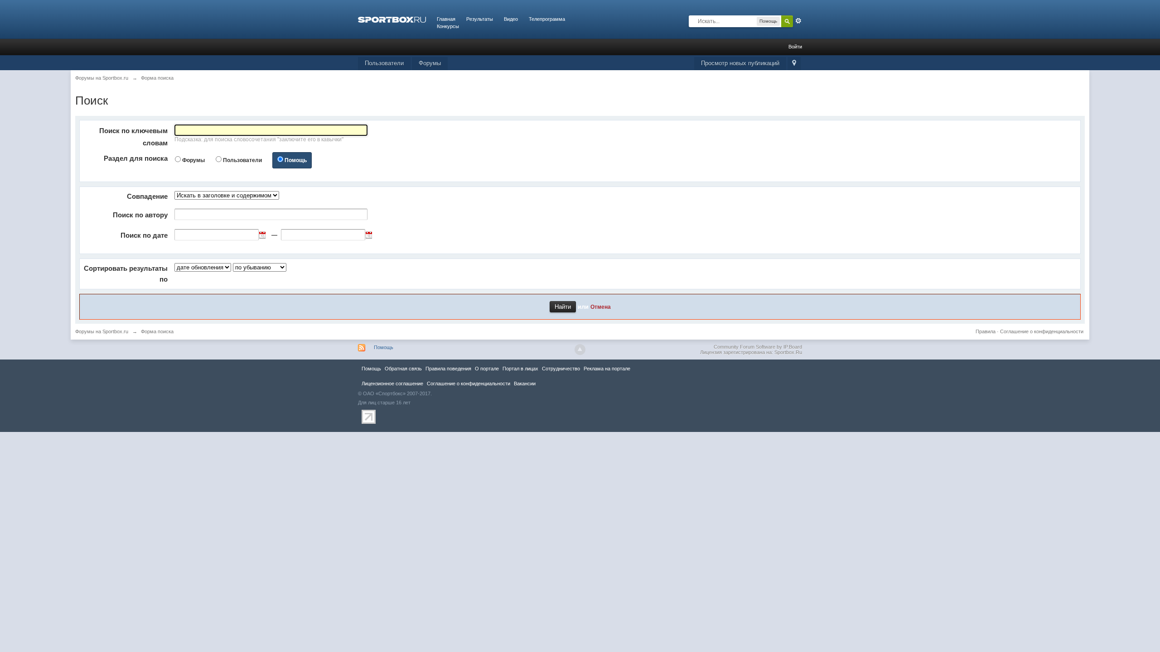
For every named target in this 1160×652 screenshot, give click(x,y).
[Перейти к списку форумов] (392, 19)
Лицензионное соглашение (392, 383)
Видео (511, 19)
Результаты (479, 19)
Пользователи (384, 63)
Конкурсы (448, 26)
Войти (795, 46)
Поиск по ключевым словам (133, 137)
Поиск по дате (144, 235)
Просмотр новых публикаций (740, 63)
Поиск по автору (140, 215)
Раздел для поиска (136, 158)
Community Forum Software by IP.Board (758, 347)
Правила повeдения (448, 368)
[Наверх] (580, 349)
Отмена (600, 307)
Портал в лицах (520, 368)
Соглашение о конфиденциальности (1041, 331)
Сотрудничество (561, 368)
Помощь (296, 160)
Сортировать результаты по (126, 273)
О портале (487, 368)
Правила (986, 331)
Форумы (430, 63)
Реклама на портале (607, 368)
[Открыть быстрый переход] (794, 63)
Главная (446, 19)
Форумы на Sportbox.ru (101, 331)
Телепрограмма (547, 19)
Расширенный (798, 20)
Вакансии (525, 383)
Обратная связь (403, 368)
